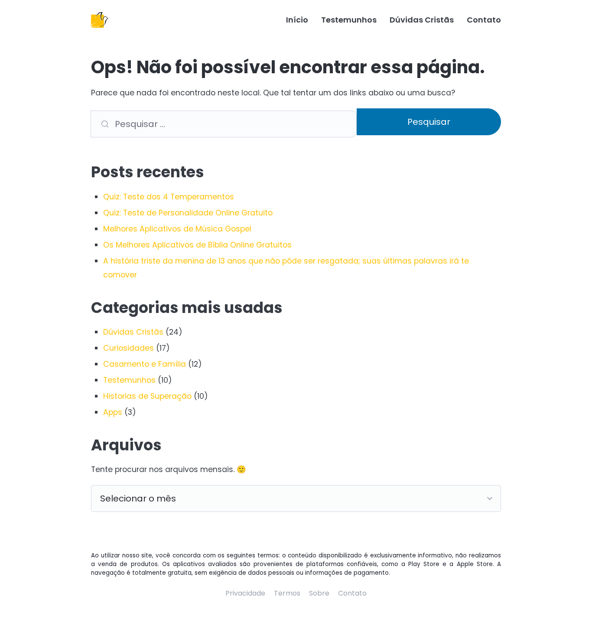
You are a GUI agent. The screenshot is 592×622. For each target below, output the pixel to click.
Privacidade (245, 593)
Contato (484, 19)
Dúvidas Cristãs (422, 19)
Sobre (319, 593)
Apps (112, 412)
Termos (287, 593)
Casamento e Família (144, 364)
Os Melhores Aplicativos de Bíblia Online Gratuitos (197, 245)
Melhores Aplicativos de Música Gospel (177, 229)
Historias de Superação (147, 396)
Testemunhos (349, 19)
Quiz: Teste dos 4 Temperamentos (168, 197)
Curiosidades (128, 348)
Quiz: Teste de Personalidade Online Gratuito (188, 213)
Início (297, 19)
